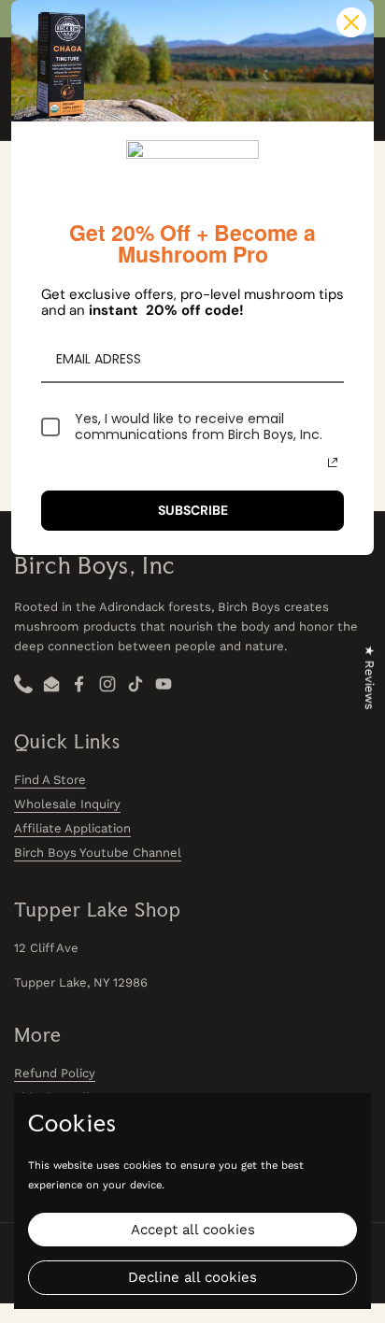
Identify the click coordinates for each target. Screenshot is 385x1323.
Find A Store (50, 780)
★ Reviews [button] (370, 678)
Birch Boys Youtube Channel (97, 853)
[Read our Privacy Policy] (332, 462)
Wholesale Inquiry (67, 804)
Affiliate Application (72, 828)
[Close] (351, 22)
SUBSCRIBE (193, 510)
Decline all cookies (192, 1277)
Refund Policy (54, 1073)
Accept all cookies (193, 1229)
